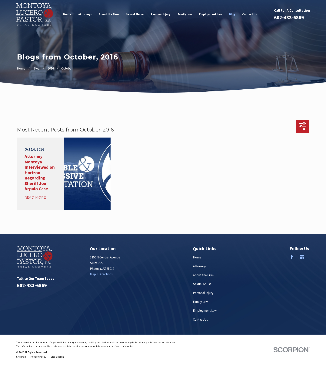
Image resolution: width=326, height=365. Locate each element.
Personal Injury (203, 293)
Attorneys (199, 266)
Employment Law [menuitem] (210, 14)
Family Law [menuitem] (185, 14)
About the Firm (203, 275)
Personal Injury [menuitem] (160, 14)
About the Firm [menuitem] (109, 14)
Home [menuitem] (67, 14)
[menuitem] (21, 356)
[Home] (34, 14)
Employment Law (205, 311)
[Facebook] (292, 257)
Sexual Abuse (202, 284)
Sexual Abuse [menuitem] (135, 14)
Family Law (200, 302)
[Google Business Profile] (302, 257)
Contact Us (200, 319)
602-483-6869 (289, 17)
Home (197, 257)
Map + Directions (101, 274)
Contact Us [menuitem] (249, 14)
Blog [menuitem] (232, 14)
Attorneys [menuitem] (85, 14)
